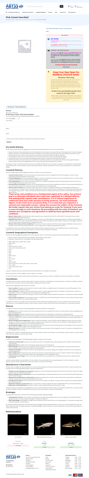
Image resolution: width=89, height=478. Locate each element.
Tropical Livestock (18, 19)
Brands (47, 458)
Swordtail (35, 19)
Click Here (66, 67)
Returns (47, 463)
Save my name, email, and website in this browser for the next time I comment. (26, 138)
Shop (13, 19)
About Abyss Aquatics (51, 469)
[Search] (61, 6)
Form (16, 311)
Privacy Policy (49, 468)
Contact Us (48, 465)
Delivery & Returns (20, 107)
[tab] (11, 106)
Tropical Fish (25, 19)
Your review (9, 120)
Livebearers (30, 19)
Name (8, 128)
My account (48, 462)
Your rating (9, 118)
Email (7, 133)
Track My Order (49, 460)
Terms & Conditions (50, 466)
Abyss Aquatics (9, 19)
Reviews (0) (11, 107)
